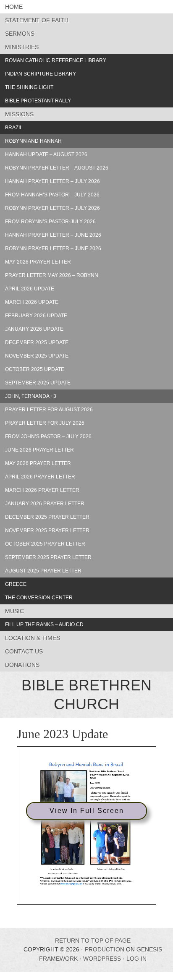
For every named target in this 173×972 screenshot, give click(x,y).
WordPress (102, 958)
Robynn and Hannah (33, 141)
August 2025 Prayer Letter (43, 571)
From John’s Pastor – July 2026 (48, 436)
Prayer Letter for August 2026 (49, 410)
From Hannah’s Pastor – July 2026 (52, 195)
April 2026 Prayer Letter (40, 477)
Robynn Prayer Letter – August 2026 (56, 168)
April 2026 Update (29, 289)
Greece (15, 584)
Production (104, 949)
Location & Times (32, 638)
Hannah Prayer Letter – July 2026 (52, 181)
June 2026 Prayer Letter (39, 450)
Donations (22, 664)
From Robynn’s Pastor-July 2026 (50, 222)
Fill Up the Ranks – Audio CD (44, 624)
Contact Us (24, 651)
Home (14, 6)
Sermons (19, 33)
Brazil (14, 128)
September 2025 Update (38, 383)
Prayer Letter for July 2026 (44, 423)
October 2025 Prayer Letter (45, 544)
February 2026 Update (36, 316)
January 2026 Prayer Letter (44, 504)
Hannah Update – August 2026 (46, 154)
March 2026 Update (31, 302)
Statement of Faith (36, 20)
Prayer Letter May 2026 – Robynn (51, 275)
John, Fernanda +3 (30, 396)
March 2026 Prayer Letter (42, 490)
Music (14, 611)
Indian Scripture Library (40, 74)
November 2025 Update (36, 356)
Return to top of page (93, 940)
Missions (19, 114)
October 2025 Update (34, 369)
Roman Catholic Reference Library (55, 60)
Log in (136, 958)
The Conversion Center (39, 598)
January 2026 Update (34, 329)
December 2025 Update (36, 342)
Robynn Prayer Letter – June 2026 (53, 248)
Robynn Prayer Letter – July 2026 (52, 208)
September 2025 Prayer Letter (48, 557)
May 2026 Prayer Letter (38, 262)
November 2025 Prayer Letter (47, 530)
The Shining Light (29, 87)
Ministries (22, 47)
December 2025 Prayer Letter (47, 517)
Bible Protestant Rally (38, 101)
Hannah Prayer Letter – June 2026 (53, 235)
